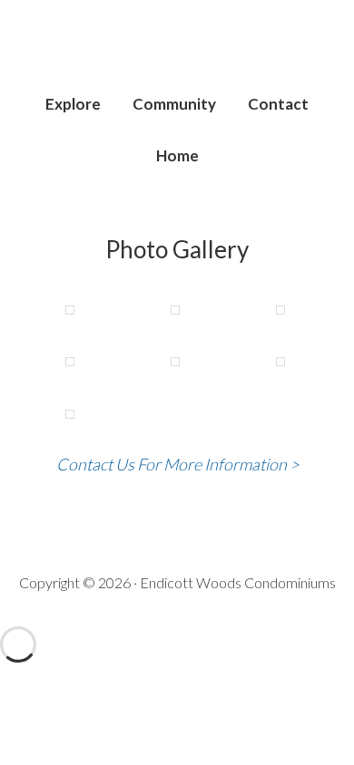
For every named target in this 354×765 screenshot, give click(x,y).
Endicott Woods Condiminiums (177, 54)
